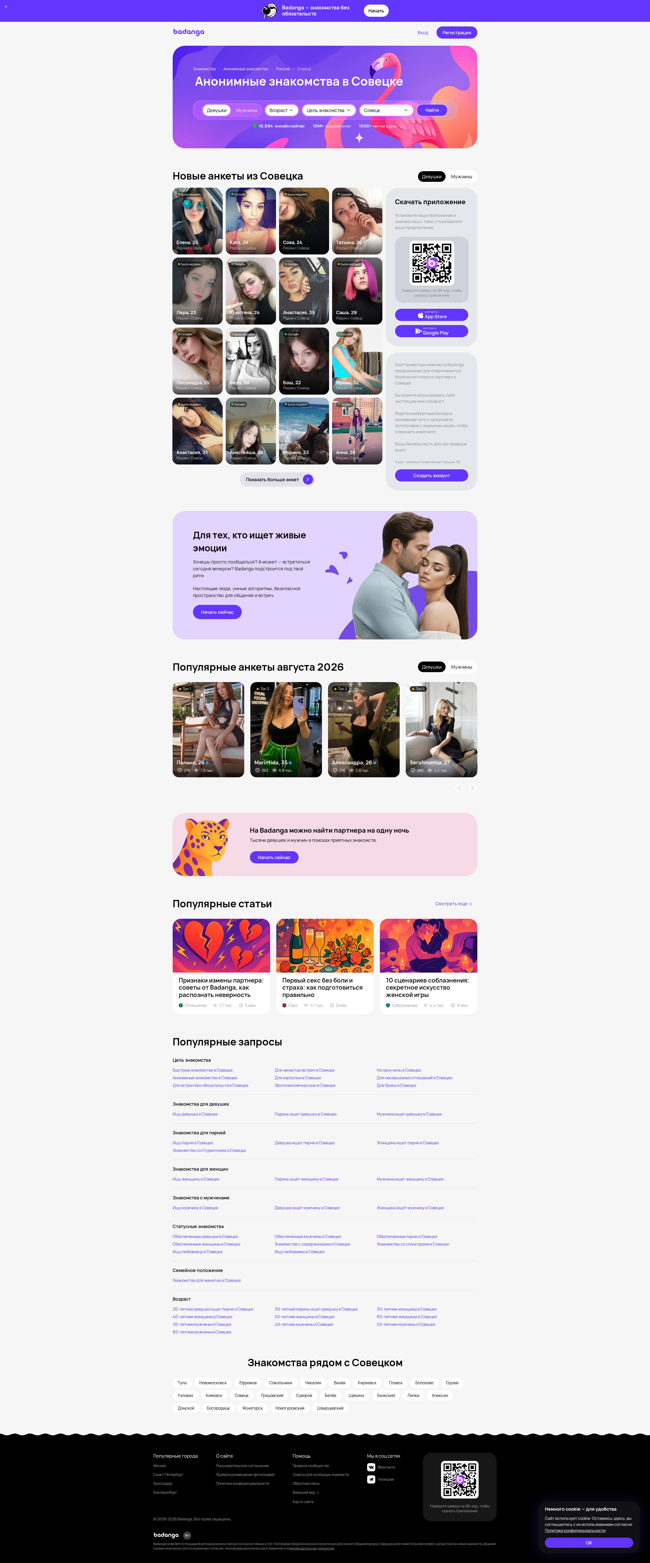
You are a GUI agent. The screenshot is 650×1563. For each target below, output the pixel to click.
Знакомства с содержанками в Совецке (312, 1244)
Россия (283, 69)
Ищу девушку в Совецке (195, 1114)
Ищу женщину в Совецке (196, 1179)
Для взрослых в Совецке (298, 1078)
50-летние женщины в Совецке (304, 1316)
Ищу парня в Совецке (193, 1143)
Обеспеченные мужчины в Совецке (308, 1236)
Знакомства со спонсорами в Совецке (413, 1244)
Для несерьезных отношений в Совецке (414, 1078)
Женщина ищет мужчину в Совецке (410, 1208)
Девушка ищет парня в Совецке (305, 1143)
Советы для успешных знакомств (321, 1474)
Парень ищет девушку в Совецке (306, 1114)
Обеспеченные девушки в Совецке (205, 1236)
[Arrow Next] (472, 788)
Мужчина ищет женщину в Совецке (410, 1179)
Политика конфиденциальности (242, 1483)
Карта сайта (303, 1501)
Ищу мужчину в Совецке (195, 1208)
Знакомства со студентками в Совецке (209, 1150)
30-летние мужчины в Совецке (202, 1324)
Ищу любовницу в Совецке (197, 1251)
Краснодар (162, 1483)
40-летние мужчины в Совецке (304, 1324)
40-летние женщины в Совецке (202, 1316)
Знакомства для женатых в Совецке (207, 1280)
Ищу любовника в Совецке (299, 1251)
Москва (159, 1465)
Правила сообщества (311, 1465)
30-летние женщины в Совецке (406, 1309)
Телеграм (386, 1479)
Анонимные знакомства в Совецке (205, 1078)
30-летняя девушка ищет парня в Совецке (213, 1309)
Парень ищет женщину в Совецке (306, 1179)
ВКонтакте (386, 1467)
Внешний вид (304, 1492)
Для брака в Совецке (396, 1085)
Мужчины (246, 110)
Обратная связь (306, 1483)
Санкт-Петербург (168, 1474)
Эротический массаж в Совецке (305, 1085)
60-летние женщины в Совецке (407, 1316)
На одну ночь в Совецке (399, 1070)
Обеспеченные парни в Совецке (407, 1236)
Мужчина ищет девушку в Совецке (409, 1114)
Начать (376, 11)
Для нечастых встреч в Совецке (305, 1070)
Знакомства (204, 69)
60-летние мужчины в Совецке (202, 1332)
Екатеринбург (165, 1492)
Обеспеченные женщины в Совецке (206, 1244)
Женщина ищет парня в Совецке (408, 1143)
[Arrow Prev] (459, 788)
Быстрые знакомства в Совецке (203, 1070)
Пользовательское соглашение (242, 1465)
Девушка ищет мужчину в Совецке (307, 1208)
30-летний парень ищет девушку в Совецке (316, 1309)
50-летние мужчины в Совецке (406, 1324)
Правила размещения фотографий (245, 1474)
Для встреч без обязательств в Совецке (210, 1085)
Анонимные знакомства (245, 69)
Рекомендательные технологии (311, 1548)
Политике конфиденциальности (575, 1530)
